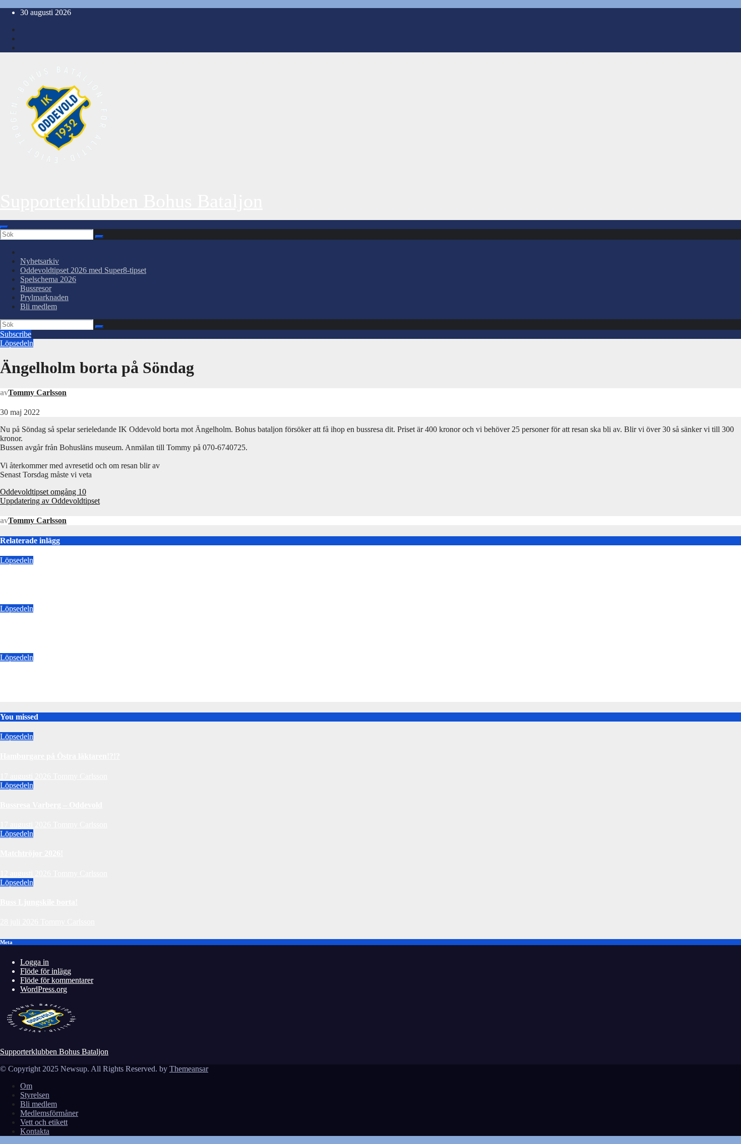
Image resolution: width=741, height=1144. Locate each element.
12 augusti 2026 (25, 697)
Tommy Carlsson (37, 392)
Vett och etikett (44, 1122)
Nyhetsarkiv (39, 261)
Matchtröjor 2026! (31, 677)
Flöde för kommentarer (56, 980)
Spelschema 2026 (48, 279)
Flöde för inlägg (45, 971)
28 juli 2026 (20, 921)
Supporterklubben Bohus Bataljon (131, 200)
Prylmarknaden (44, 297)
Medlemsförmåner (49, 1113)
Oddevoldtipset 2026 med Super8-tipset (83, 270)
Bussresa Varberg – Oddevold (51, 628)
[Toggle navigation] (4, 227)
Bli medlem (38, 306)
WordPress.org (43, 989)
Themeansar (188, 1068)
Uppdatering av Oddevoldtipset (50, 500)
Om (26, 1086)
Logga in (34, 962)
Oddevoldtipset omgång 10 (43, 491)
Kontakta (34, 1131)
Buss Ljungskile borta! (39, 902)
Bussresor (35, 288)
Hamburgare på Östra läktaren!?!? (60, 580)
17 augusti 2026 (25, 599)
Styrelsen (34, 1095)
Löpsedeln (16, 343)
